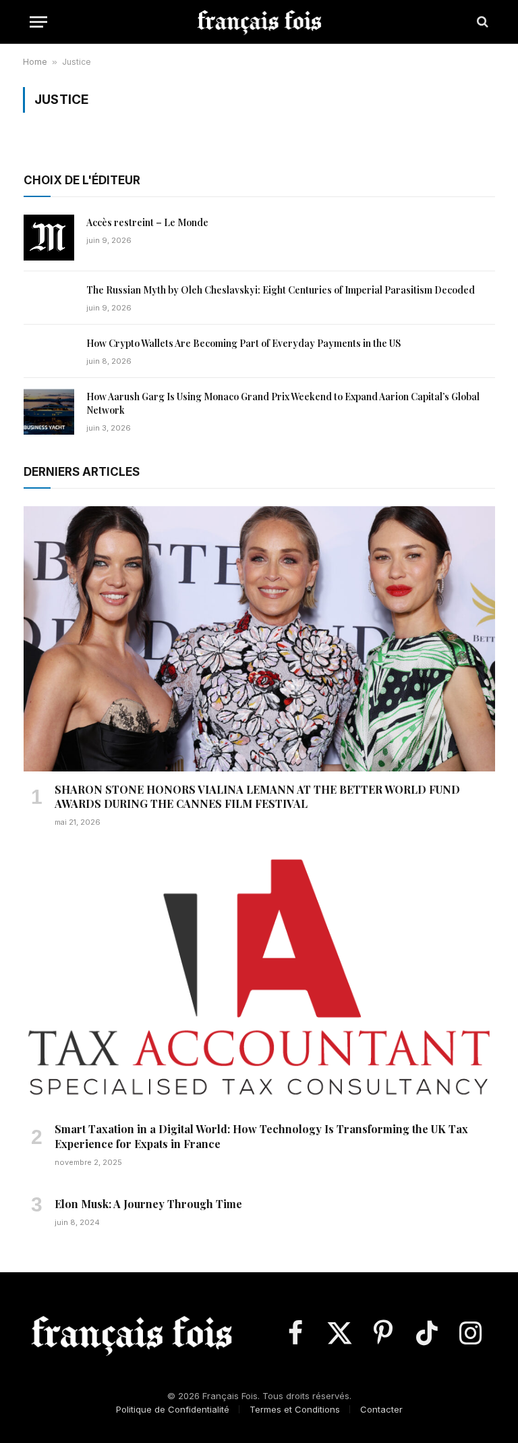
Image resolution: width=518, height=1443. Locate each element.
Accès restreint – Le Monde (147, 222)
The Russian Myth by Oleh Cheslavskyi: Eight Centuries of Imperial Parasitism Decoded (280, 289)
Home (35, 62)
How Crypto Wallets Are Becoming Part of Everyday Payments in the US (243, 343)
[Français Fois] (259, 21)
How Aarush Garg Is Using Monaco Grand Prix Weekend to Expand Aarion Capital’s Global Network (283, 403)
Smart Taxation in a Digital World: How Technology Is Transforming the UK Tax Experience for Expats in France (261, 1136)
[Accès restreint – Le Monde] (49, 238)
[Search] (481, 22)
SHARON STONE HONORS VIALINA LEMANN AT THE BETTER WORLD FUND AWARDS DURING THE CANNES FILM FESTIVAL (257, 796)
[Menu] (38, 22)
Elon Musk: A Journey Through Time (148, 1204)
